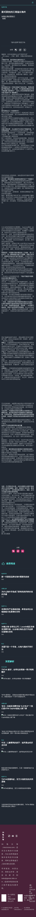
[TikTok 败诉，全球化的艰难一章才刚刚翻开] (18, 685)
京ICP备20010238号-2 (18, 908)
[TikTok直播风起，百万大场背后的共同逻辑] (18, 794)
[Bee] (20, 49)
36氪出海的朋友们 (8, 16)
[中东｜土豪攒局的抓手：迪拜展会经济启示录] (18, 758)
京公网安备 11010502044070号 (29, 908)
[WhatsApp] (15, 49)
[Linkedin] (24, 49)
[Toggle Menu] (33, 2)
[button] (9, 835)
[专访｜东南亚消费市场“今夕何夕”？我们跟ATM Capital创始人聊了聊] (18, 721)
